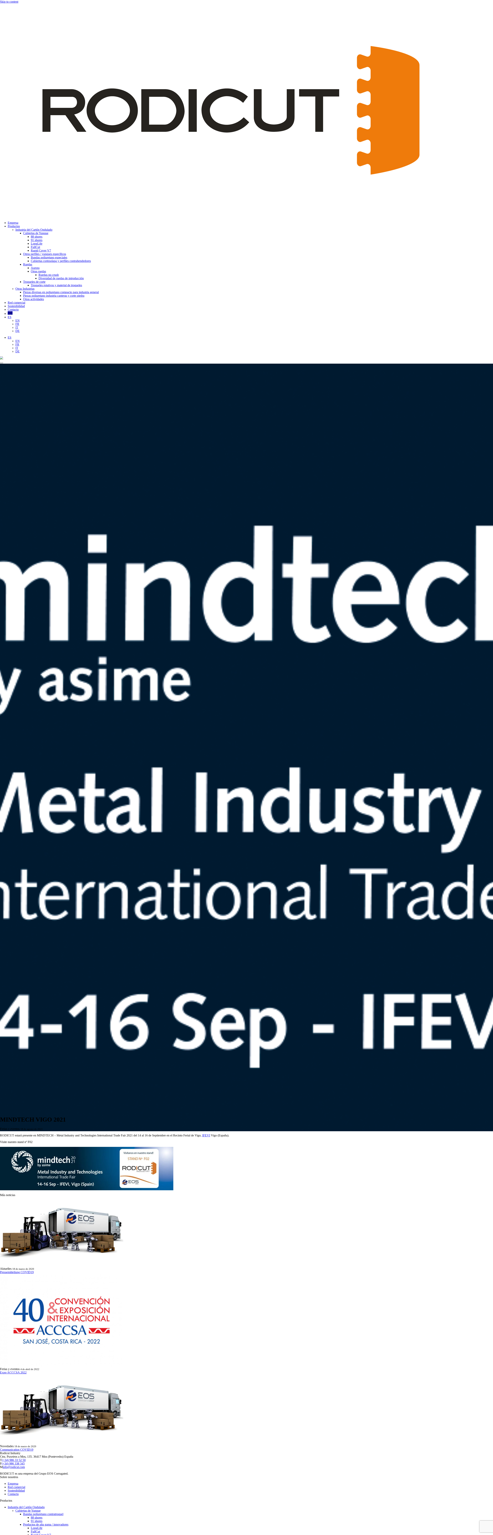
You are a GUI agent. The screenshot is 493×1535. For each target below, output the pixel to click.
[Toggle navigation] (1, 362)
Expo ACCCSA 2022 (13, 1372)
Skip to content (9, 1)
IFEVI (206, 1135)
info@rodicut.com (14, 1467)
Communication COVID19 (16, 1449)
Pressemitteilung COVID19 (17, 1272)
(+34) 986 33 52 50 (14, 1460)
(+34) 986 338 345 (13, 1463)
